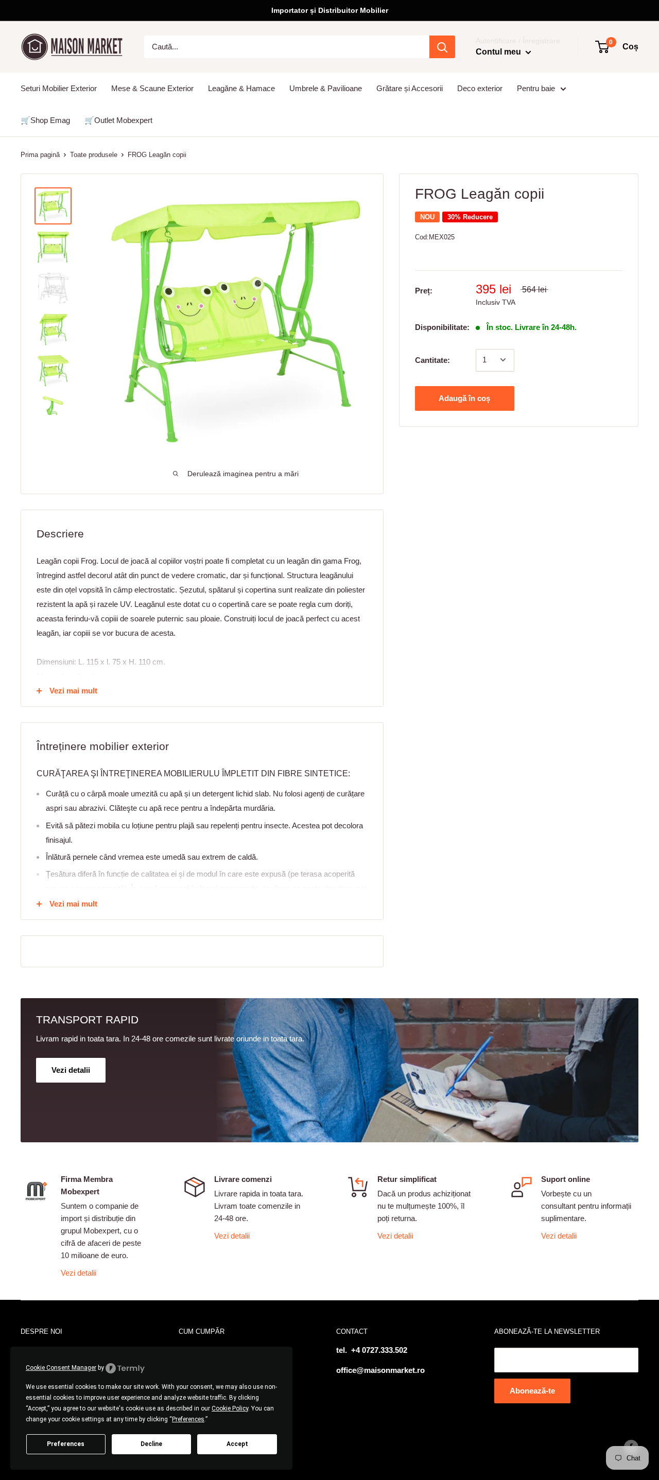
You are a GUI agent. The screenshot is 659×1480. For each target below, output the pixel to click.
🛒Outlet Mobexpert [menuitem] (118, 120)
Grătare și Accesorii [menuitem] (409, 88)
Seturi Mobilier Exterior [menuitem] (59, 88)
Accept (237, 1444)
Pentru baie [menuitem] (536, 88)
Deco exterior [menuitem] (479, 88)
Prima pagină (40, 155)
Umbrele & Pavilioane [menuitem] (325, 88)
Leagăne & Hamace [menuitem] (241, 88)
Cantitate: (432, 359)
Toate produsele (93, 155)
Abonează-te (532, 1390)
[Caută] (442, 47)
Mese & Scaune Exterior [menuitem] (152, 88)
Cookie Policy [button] (230, 1408)
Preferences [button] (188, 1419)
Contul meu (499, 51)
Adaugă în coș (464, 397)
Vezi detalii (78, 1272)
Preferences (65, 1444)
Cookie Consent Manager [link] (61, 1367)
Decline (151, 1444)
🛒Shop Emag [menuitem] (45, 120)
